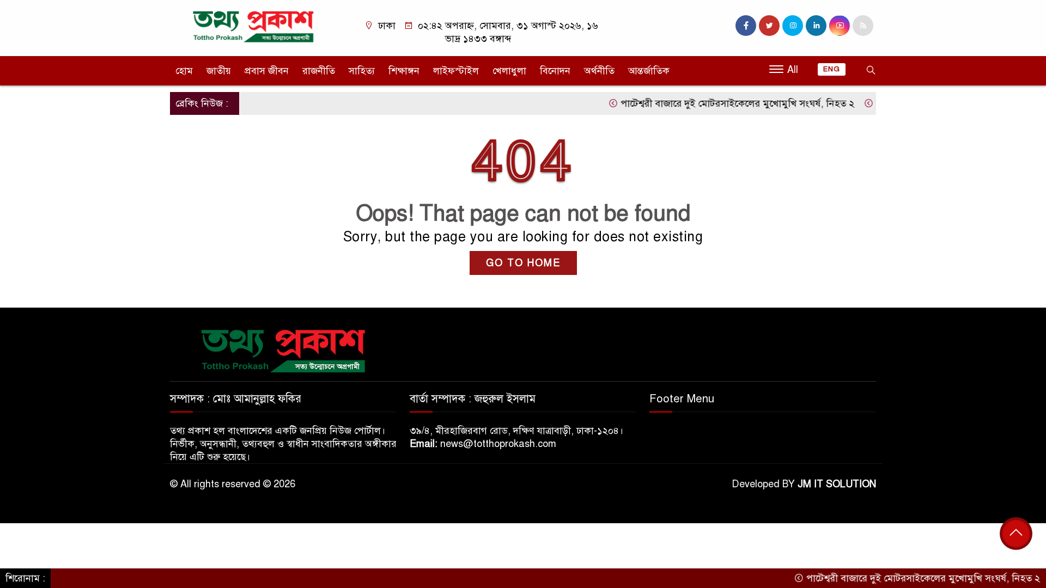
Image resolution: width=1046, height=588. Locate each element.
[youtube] (839, 25)
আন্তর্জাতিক (649, 71)
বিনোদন (555, 71)
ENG (831, 69)
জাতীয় (218, 71)
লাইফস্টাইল (456, 71)
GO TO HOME (523, 263)
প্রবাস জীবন (267, 71)
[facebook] (745, 25)
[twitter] (769, 25)
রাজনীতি (318, 71)
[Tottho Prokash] (253, 26)
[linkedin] (816, 25)
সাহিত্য (362, 71)
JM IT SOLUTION (837, 484)
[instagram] (792, 25)
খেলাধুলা (509, 71)
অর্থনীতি (599, 71)
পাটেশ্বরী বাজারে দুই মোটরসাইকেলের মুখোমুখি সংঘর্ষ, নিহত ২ (724, 103)
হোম (184, 71)
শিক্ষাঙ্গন (403, 71)
